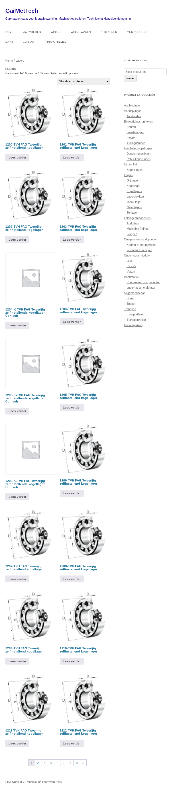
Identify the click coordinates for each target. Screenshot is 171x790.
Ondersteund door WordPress (44, 782)
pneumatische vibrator (141, 287)
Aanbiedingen (132, 105)
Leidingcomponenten (137, 218)
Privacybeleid (56, 41)
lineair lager (134, 202)
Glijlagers (133, 180)
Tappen (131, 303)
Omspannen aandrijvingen (140, 239)
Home (9, 31)
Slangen (132, 234)
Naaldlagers (134, 207)
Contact (29, 41)
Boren (130, 298)
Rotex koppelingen (139, 159)
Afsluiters (133, 223)
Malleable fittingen (138, 228)
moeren (131, 137)
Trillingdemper (136, 143)
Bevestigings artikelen (138, 121)
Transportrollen (136, 319)
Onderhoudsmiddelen (137, 255)
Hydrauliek (131, 164)
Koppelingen (134, 169)
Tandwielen (134, 116)
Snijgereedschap (134, 293)
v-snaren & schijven (139, 250)
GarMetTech (21, 10)
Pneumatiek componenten (143, 282)
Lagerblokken (135, 196)
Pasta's (131, 266)
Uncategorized (133, 325)
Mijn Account (137, 31)
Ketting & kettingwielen (141, 244)
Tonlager (132, 212)
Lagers (128, 175)
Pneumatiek (131, 277)
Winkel (56, 31)
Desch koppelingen (139, 153)
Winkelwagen (81, 31)
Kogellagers (134, 191)
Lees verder (17, 157)
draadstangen (135, 132)
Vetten (131, 271)
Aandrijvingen (132, 111)
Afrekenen (109, 31)
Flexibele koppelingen (138, 148)
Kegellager (133, 186)
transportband (135, 314)
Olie (129, 261)
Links (9, 41)
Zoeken (130, 78)
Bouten (131, 127)
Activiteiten (32, 31)
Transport (130, 309)
